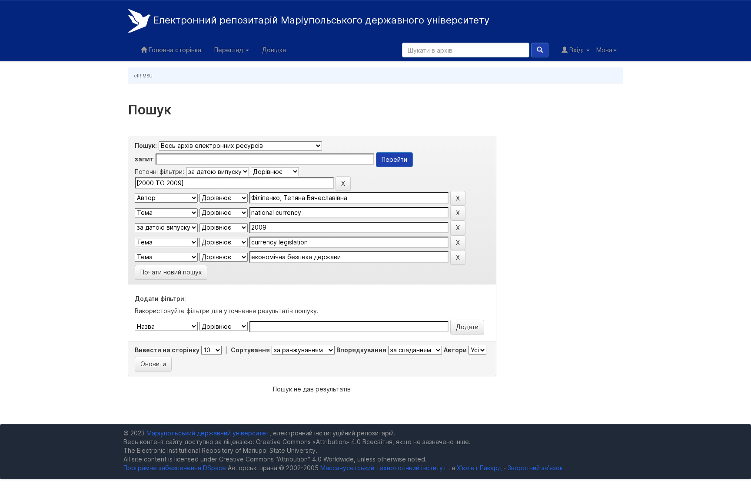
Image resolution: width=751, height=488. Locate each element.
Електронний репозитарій (320, 20)
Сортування (250, 350)
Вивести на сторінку (167, 350)
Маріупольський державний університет (207, 433)
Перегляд (229, 49)
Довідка (274, 49)
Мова (604, 49)
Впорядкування (361, 350)
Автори (455, 350)
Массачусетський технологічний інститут (383, 467)
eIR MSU (143, 75)
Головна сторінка (174, 49)
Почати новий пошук (171, 272)
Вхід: (576, 49)
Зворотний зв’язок (535, 467)
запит (144, 159)
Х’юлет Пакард (479, 467)
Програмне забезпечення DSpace (174, 467)
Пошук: (146, 145)
